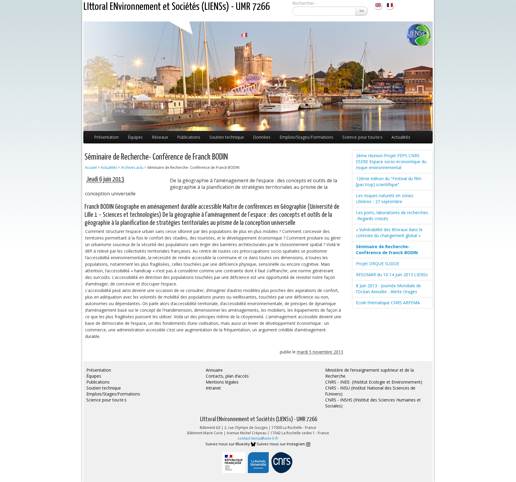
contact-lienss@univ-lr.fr (258, 438)
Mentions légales (222, 382)
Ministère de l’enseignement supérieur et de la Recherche (369, 373)
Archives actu (132, 167)
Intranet (213, 388)
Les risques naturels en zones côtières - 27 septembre (384, 198)
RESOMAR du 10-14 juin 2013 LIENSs (392, 274)
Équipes (135, 137)
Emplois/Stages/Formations (306, 137)
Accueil (91, 167)
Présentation (106, 137)
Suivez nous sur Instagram (281, 444)
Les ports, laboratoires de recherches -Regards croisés (392, 215)
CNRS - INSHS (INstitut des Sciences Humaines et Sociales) (373, 403)
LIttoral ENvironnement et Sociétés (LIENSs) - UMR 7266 (176, 7)
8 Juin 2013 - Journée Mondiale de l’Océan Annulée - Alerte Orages (388, 288)
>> (361, 11)
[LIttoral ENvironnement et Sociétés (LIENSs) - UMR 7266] (379, 4)
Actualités (400, 137)
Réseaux (160, 137)
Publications (188, 137)
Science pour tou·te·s (362, 137)
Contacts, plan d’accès (227, 376)
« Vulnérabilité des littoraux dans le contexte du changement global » (389, 232)
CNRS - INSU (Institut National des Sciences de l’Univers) (370, 391)
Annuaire (214, 370)
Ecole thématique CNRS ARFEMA (388, 302)
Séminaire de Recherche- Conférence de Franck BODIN (387, 249)
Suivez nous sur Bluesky (228, 444)
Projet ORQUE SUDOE (377, 263)
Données (262, 137)
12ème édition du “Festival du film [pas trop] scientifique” (388, 181)
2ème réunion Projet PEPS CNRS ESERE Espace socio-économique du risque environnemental (391, 161)
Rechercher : (304, 3)
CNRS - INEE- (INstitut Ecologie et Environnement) (373, 382)
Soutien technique (226, 137)
